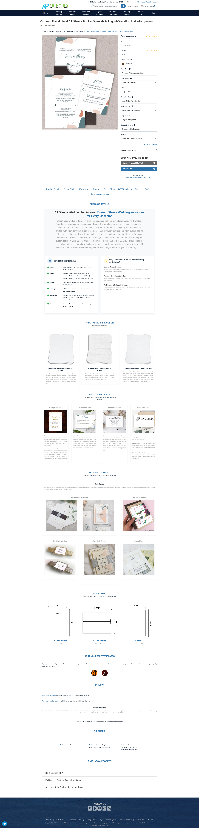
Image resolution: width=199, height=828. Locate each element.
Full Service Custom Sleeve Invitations (63, 780)
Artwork (123, 134)
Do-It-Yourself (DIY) (54, 773)
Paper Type (124, 69)
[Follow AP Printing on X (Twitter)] (90, 808)
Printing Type (125, 78)
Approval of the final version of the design (64, 787)
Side (122, 87)
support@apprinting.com (149, 2)
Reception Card (126, 97)
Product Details (53, 189)
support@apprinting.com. (115, 721)
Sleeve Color (125, 59)
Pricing (138, 189)
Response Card (126, 106)
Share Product (152, 36)
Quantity (123, 50)
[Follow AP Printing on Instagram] (104, 808)
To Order (149, 189)
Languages (124, 116)
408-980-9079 (134, 2)
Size (122, 41)
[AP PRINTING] (55, 6)
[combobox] (139, 64)
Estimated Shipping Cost (128, 150)
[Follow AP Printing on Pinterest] (99, 808)
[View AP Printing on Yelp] (109, 808)
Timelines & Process (99, 194)
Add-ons (96, 189)
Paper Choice (70, 189)
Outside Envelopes (127, 125)
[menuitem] (45, 13)
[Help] (129, 69)
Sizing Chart (109, 189)
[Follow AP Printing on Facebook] (95, 808)
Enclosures (84, 189)
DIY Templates (125, 189)
